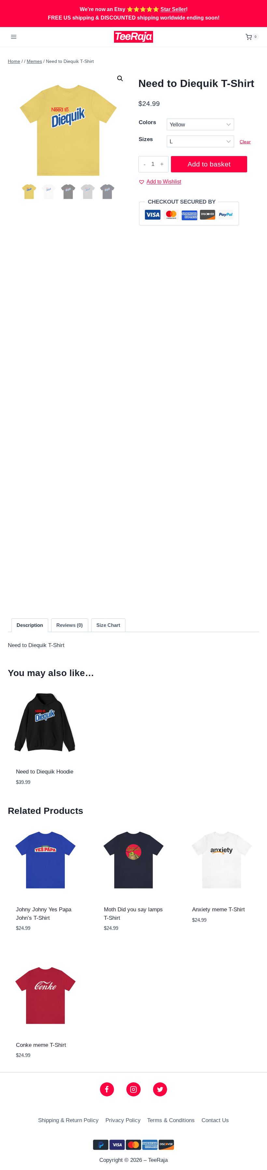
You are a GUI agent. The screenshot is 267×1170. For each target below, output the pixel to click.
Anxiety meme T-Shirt (218, 909)
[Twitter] (160, 1089)
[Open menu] (14, 37)
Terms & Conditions (171, 1120)
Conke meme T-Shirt (41, 1045)
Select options (221, 939)
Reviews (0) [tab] (69, 625)
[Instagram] (133, 1089)
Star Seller (173, 9)
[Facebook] (107, 1089)
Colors (147, 122)
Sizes (146, 139)
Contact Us (215, 1120)
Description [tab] (30, 625)
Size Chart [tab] (108, 625)
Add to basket (209, 164)
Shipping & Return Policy (68, 1120)
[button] (120, 78)
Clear (245, 141)
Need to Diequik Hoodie (44, 772)
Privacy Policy (123, 1120)
